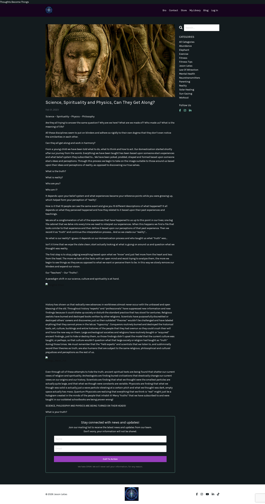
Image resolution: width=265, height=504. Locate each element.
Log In (214, 10)
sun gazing (185, 93)
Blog (206, 10)
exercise (183, 53)
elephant (184, 49)
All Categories (186, 41)
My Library (195, 10)
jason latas (185, 65)
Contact (173, 10)
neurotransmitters (189, 77)
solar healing (186, 89)
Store (184, 10)
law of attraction (188, 69)
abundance (185, 45)
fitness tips (185, 61)
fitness (183, 57)
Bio (164, 10)
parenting (184, 81)
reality (183, 85)
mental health (187, 73)
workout (184, 97)
